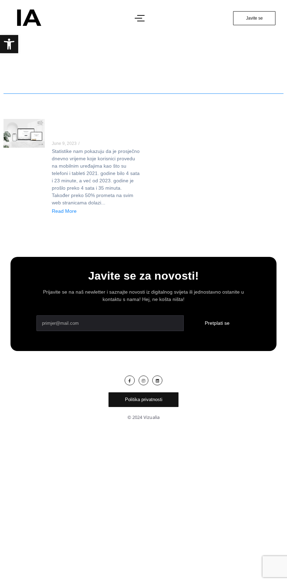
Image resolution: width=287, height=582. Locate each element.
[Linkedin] (157, 381)
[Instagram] (144, 381)
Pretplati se (217, 323)
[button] (9, 44)
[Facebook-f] (130, 381)
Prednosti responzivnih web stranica (90, 130)
